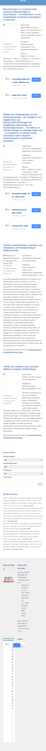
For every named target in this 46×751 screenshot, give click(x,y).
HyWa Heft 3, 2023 (19, 95)
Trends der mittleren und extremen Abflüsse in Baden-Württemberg (21, 367)
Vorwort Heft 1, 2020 (20, 226)
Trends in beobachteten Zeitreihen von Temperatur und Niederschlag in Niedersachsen (23, 248)
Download (36, 79)
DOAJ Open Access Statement (13, 676)
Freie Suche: (7, 477)
